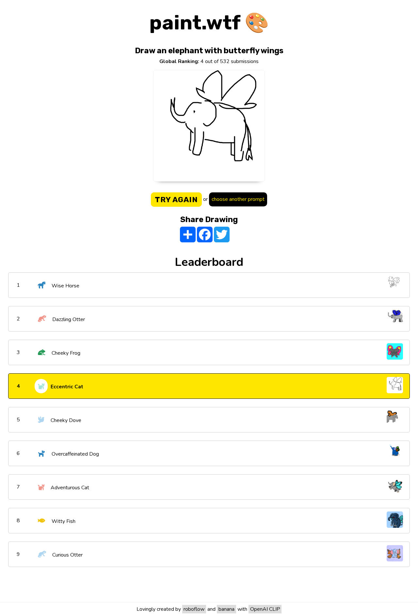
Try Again (176, 199)
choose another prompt (238, 199)
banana (226, 609)
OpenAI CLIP (265, 609)
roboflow (194, 609)
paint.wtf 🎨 (209, 22)
